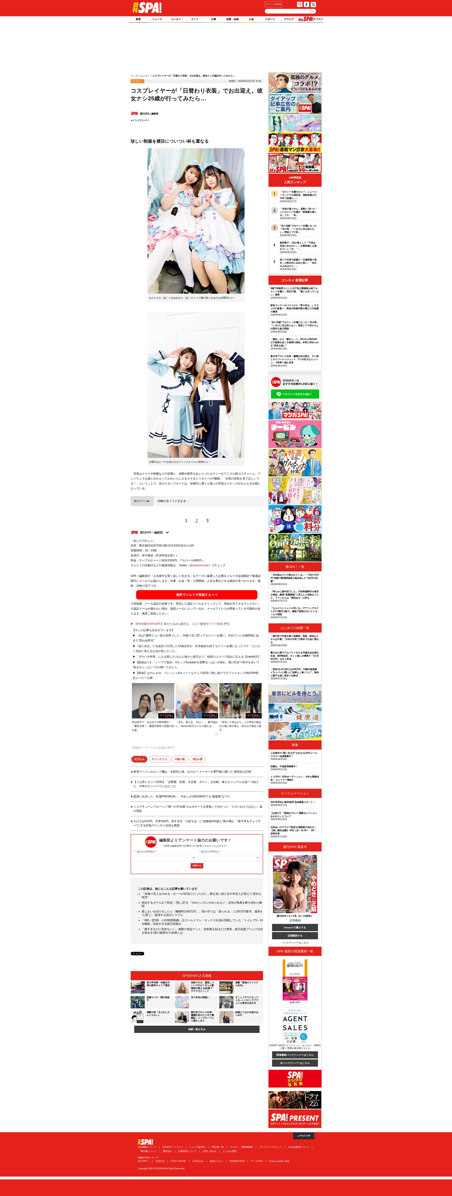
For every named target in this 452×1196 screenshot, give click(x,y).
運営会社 (168, 1151)
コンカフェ (160, 759)
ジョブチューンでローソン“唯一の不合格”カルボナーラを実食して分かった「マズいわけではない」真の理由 (197, 808)
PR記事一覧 (217, 1147)
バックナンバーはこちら (295, 942)
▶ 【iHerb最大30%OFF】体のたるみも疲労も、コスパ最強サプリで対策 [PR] (180, 623)
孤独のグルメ (217, 1161)
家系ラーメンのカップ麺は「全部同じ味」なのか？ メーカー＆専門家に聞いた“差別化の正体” (192, 771)
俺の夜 (181, 759)
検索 (312, 11)
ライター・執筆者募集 (242, 1147)
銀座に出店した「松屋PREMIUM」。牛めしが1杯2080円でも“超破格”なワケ (181, 796)
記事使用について (187, 1151)
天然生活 (160, 1161)
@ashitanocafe (199, 565)
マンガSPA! (257, 1161)
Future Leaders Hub (279, 1161)
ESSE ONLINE (179, 1161)
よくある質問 (229, 1151)
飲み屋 (198, 759)
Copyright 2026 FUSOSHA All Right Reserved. (161, 1168)
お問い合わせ (210, 1151)
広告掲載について (147, 1147)
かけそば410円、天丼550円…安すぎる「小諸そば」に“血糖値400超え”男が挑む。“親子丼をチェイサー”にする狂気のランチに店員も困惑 (197, 823)
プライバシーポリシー (271, 1147)
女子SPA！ (144, 1161)
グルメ (140, 759)
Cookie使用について (299, 1147)
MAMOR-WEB (237, 1161)
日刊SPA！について (173, 1147)
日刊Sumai (198, 1161)
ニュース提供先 (197, 1147)
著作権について (149, 1151)
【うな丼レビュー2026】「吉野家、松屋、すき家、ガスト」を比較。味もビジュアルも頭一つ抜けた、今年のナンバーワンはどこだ (195, 784)
